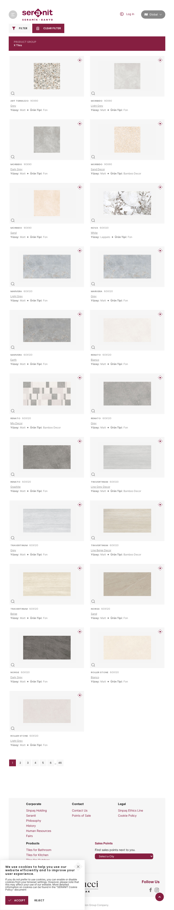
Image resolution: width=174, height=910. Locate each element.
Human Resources (38, 830)
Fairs (29, 835)
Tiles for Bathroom (38, 849)
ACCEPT (19, 900)
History (31, 825)
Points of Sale (81, 815)
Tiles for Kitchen (37, 854)
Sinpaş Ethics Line (130, 810)
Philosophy (33, 820)
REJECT (39, 900)
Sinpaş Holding (36, 810)
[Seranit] (37, 14)
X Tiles (18, 45)
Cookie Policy (127, 815)
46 (60, 763)
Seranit (31, 815)
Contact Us (79, 810)
